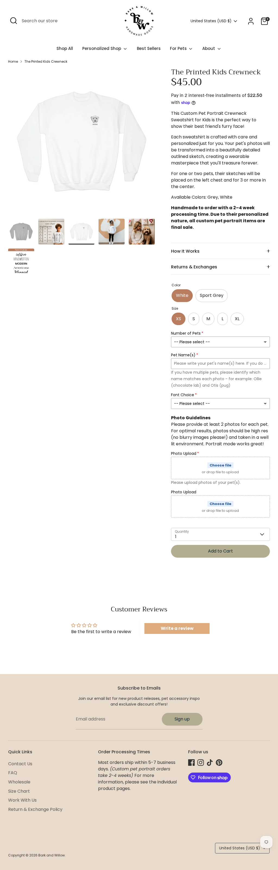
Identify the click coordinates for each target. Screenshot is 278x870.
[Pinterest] (219, 762)
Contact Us (20, 764)
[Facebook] (191, 762)
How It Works (185, 251)
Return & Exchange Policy (35, 809)
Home (13, 61)
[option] (81, 143)
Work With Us (22, 800)
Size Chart (19, 791)
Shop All (64, 48)
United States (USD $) (211, 21)
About (209, 48)
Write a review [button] (177, 628)
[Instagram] (200, 762)
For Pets (179, 48)
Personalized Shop (102, 48)
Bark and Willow (51, 855)
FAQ (12, 773)
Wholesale (19, 782)
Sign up (182, 719)
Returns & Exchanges (194, 267)
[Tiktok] (210, 762)
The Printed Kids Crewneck (45, 61)
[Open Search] (13, 20)
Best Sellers (149, 48)
